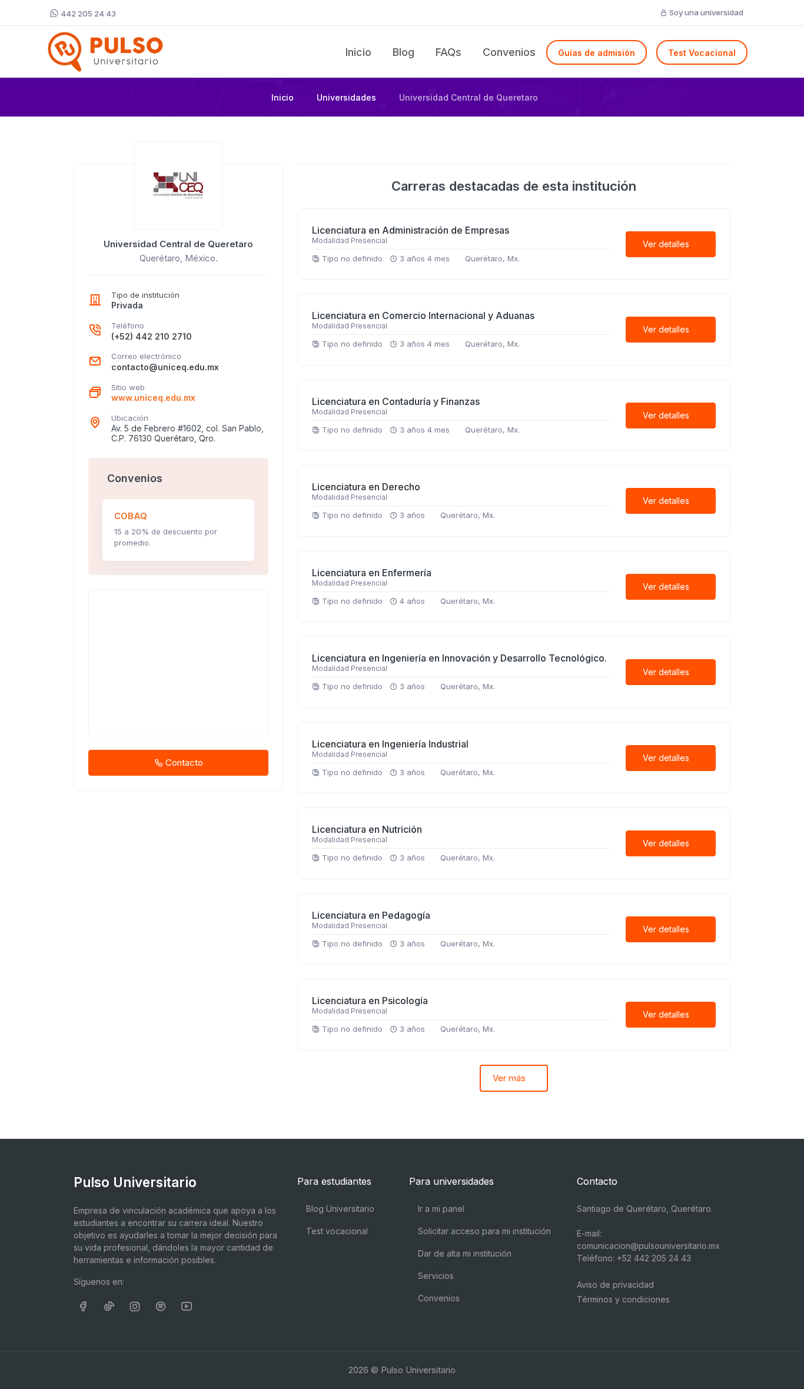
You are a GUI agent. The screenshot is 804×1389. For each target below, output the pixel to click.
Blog (403, 52)
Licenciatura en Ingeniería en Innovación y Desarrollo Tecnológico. (459, 658)
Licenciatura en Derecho (366, 487)
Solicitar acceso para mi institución (483, 1231)
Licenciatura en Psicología (370, 1000)
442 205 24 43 (87, 13)
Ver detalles (667, 244)
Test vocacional (336, 1231)
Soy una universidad (705, 12)
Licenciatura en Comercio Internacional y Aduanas (423, 315)
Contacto (183, 762)
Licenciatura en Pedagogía (371, 915)
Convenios (509, 52)
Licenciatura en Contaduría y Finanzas (396, 401)
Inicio (358, 52)
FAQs (448, 52)
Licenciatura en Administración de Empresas (410, 230)
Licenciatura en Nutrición (367, 829)
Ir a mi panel (440, 1209)
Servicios (435, 1276)
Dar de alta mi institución (463, 1253)
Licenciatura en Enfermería (371, 573)
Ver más (510, 1078)
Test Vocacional (702, 53)
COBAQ (130, 515)
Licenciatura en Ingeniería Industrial (390, 744)
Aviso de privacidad (615, 1285)
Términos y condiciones (623, 1299)
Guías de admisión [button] (596, 53)
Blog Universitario (339, 1209)
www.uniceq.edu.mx (153, 398)
